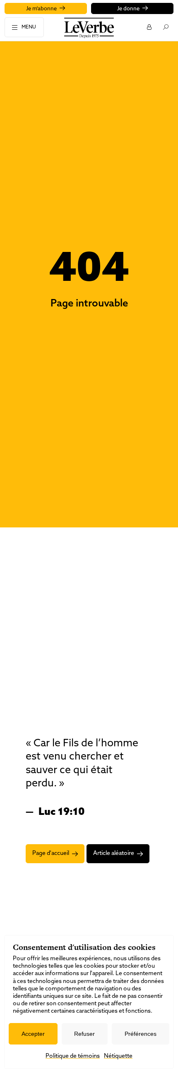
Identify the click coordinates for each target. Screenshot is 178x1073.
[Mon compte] (149, 26)
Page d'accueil (50, 853)
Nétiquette (118, 1056)
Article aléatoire (113, 853)
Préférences (140, 1033)
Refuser (84, 1033)
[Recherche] (165, 26)
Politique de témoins (73, 1056)
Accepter (33, 1033)
